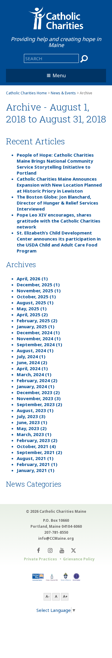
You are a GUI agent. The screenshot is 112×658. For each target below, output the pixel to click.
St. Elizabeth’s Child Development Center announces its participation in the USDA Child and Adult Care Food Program (59, 242)
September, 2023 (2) (39, 404)
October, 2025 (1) (36, 296)
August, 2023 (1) (35, 410)
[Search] (84, 59)
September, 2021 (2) (39, 452)
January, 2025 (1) (35, 326)
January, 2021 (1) (35, 470)
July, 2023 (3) (31, 416)
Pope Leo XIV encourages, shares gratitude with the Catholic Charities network (58, 221)
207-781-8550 (56, 532)
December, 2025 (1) (38, 285)
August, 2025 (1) (35, 302)
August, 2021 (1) (35, 458)
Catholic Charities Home (26, 93)
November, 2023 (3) (39, 398)
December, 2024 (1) (38, 332)
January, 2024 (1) (35, 386)
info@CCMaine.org (56, 538)
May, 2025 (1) (32, 308)
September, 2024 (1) (39, 344)
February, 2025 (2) (37, 320)
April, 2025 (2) (32, 314)
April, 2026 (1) (32, 279)
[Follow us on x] (73, 550)
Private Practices (40, 559)
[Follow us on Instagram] (50, 550)
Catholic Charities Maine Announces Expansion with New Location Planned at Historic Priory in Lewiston (59, 185)
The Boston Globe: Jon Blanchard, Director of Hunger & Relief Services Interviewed (57, 203)
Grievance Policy (79, 559)
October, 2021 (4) (36, 446)
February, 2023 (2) (37, 440)
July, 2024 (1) (31, 356)
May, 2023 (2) (32, 428)
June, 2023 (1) (32, 422)
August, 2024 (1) (35, 350)
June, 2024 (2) (32, 362)
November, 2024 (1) (39, 338)
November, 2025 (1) (39, 291)
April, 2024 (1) (32, 368)
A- (47, 596)
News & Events (63, 93)
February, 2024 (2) (37, 380)
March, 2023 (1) (34, 434)
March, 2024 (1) (34, 374)
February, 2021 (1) (37, 464)
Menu (59, 75)
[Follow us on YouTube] (62, 550)
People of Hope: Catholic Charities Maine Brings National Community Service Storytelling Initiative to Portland (55, 164)
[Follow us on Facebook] (38, 550)
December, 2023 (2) (38, 392)
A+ (65, 596)
